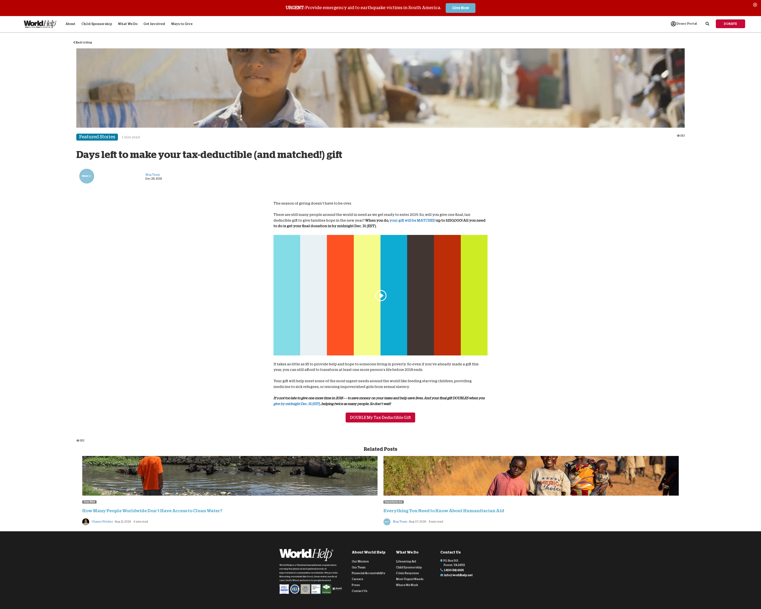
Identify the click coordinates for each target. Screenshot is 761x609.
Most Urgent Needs (410, 579)
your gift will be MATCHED (412, 220)
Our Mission (360, 561)
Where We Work (407, 585)
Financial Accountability (368, 573)
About (70, 24)
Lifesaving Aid (406, 561)
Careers (357, 579)
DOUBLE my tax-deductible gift (380, 417)
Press (356, 585)
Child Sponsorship (96, 24)
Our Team (358, 567)
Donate (730, 23)
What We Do (128, 24)
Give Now (460, 8)
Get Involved (154, 24)
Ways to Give (181, 24)
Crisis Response (407, 573)
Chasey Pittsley (102, 521)
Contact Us (359, 591)
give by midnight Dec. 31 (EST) (296, 403)
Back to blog (83, 42)
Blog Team (399, 521)
